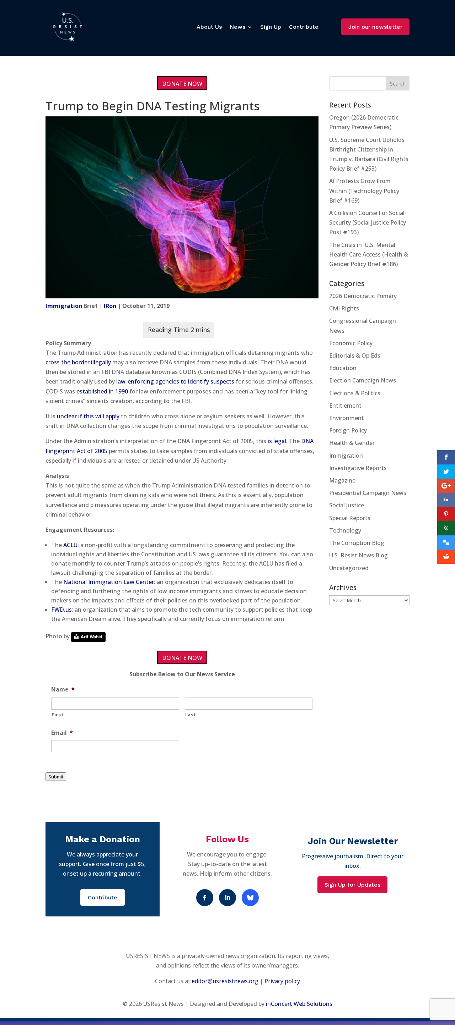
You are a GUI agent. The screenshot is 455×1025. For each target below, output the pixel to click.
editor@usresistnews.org (225, 981)
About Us (209, 26)
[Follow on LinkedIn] (227, 897)
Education (343, 368)
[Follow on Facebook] (204, 897)
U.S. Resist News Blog (358, 555)
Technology (345, 530)
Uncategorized (349, 568)
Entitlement (345, 405)
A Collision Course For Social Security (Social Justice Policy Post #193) (367, 222)
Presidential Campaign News (367, 493)
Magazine (342, 480)
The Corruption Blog (356, 543)
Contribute (303, 26)
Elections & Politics (354, 393)
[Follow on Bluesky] (250, 897)
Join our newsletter (375, 26)
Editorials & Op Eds (354, 355)
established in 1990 (102, 391)
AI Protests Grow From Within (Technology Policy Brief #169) (364, 190)
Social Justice (346, 505)
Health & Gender (352, 443)
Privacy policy (282, 981)
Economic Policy (351, 343)
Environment (346, 418)
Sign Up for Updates (352, 884)
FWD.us (61, 609)
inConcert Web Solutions (299, 1004)
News (237, 26)
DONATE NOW (182, 84)
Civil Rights (344, 308)
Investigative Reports (358, 468)
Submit (55, 776)
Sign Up (270, 26)
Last (191, 714)
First (58, 714)
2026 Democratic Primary (363, 296)
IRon (110, 306)
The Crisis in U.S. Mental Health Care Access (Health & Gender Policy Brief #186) (368, 254)
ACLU (70, 545)
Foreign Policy (348, 430)
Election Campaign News (362, 380)
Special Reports (349, 518)
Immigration (64, 306)
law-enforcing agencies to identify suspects (175, 381)
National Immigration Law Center (108, 582)
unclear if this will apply (88, 416)
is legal (277, 441)
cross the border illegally (78, 362)
